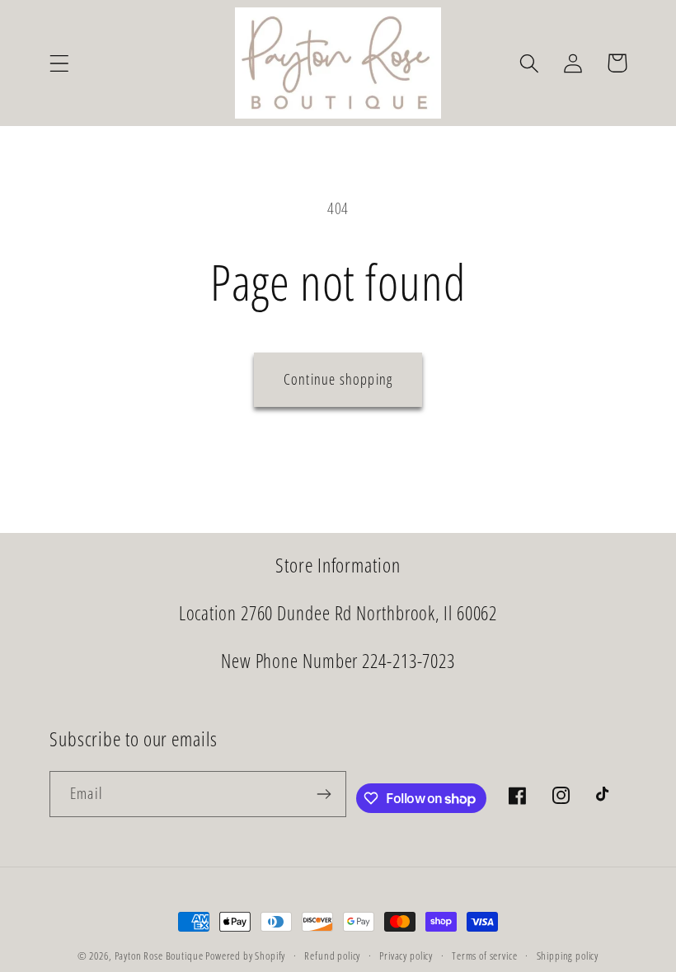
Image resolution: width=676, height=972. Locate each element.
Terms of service (484, 955)
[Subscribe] (323, 794)
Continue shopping (338, 379)
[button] (60, 63)
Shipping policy (568, 955)
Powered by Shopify (245, 955)
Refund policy (332, 955)
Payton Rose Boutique (160, 955)
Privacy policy (406, 955)
